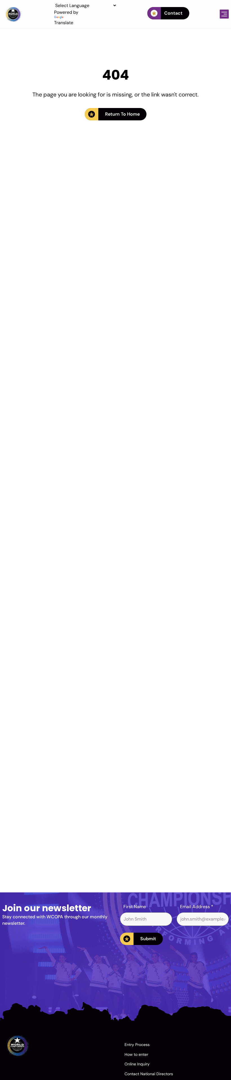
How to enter (136, 1054)
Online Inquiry (137, 1063)
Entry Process (137, 1044)
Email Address (196, 907)
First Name (134, 907)
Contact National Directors (149, 1073)
